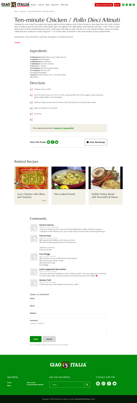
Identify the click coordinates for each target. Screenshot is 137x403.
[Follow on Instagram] (126, 5)
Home (16, 11)
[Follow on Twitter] (133, 5)
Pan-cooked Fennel (64, 194)
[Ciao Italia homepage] (16, 4)
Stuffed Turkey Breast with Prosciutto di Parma (105, 196)
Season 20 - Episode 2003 (64, 128)
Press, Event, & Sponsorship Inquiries (35, 383)
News (9, 385)
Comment (34, 320)
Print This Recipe (97, 142)
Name (32, 306)
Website (33, 313)
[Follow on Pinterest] (123, 5)
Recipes (23, 11)
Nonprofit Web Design (82, 399)
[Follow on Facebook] (130, 5)
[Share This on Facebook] (52, 142)
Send (35, 339)
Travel (9, 382)
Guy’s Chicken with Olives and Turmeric (31, 196)
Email (32, 298)
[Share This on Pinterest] (48, 142)
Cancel (49, 339)
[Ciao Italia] (68, 365)
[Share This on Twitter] (56, 142)
